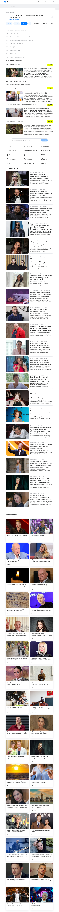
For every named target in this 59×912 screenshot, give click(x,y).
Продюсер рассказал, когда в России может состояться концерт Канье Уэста (41, 210)
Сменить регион (14, 19)
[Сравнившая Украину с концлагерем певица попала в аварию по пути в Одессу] (41, 530)
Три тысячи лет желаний (17, 43)
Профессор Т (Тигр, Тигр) (17, 81)
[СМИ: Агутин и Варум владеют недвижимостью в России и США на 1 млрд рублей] (17, 751)
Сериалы (44, 23)
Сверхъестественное (16, 57)
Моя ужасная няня (15, 60)
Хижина (12, 53)
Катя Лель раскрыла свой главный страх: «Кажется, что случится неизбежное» (40, 480)
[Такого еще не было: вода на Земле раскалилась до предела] (17, 775)
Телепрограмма (10, 12)
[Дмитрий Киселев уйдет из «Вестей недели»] (17, 554)
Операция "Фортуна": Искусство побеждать (22, 104)
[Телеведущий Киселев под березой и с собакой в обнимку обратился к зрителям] (41, 579)
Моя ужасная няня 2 (15, 64)
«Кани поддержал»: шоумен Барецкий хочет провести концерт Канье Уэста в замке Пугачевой (41, 328)
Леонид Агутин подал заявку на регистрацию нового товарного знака (41, 446)
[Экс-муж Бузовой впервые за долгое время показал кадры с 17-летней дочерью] (41, 874)
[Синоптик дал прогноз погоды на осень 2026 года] (17, 653)
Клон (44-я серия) (15, 50)
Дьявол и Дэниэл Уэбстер (17, 30)
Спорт (51, 23)
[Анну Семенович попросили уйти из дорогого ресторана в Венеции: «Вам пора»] (17, 530)
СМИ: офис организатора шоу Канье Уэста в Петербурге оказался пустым (41, 227)
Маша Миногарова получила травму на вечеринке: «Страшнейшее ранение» (41, 396)
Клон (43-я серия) (15, 47)
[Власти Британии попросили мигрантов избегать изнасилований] (41, 800)
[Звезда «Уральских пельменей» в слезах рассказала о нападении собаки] (17, 800)
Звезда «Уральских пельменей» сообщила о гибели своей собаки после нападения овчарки (40, 497)
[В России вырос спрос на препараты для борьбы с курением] (41, 775)
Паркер (12, 88)
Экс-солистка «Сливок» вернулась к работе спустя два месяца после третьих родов (40, 362)
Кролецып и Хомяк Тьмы (16, 121)
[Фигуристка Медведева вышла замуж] (41, 824)
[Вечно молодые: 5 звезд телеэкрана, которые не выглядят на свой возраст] (41, 653)
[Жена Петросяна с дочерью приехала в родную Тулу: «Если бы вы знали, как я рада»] (41, 677)
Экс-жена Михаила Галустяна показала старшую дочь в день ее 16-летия (41, 278)
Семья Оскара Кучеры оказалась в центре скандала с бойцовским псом (41, 193)
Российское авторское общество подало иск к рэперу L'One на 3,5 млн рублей (39, 312)
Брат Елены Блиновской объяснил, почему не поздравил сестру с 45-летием (39, 379)
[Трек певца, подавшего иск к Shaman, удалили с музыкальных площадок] (41, 603)
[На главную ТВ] (7, 2)
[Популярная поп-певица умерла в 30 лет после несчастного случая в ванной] (17, 579)
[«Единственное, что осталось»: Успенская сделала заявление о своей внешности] (41, 554)
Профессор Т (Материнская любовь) (20, 84)
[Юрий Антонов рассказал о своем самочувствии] (41, 898)
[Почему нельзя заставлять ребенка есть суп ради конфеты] (17, 702)
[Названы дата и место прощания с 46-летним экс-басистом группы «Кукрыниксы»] (17, 849)
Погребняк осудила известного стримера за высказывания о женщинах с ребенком (40, 176)
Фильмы (36, 23)
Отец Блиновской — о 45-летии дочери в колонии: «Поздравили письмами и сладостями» (39, 345)
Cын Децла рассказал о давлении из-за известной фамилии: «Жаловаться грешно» (40, 413)
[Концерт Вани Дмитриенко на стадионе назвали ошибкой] (17, 824)
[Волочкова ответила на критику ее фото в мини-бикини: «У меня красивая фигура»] (17, 726)
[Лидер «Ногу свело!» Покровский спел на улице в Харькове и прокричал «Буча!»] (17, 898)
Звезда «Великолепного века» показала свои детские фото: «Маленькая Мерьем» (41, 463)
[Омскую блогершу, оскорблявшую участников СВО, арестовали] (41, 702)
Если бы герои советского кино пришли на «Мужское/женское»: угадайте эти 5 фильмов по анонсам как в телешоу (40, 295)
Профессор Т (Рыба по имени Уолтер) (20, 40)
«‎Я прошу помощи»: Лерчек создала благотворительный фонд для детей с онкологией (41, 244)
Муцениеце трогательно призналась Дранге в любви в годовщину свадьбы (40, 261)
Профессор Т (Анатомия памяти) (19, 36)
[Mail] (5, 2)
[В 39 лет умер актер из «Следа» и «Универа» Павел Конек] (17, 874)
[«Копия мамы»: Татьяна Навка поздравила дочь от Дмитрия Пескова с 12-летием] (41, 751)
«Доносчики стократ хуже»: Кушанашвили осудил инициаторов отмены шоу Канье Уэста (40, 430)
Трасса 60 (13, 33)
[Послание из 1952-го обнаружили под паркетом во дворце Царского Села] (17, 603)
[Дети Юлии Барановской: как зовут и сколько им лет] (17, 677)
